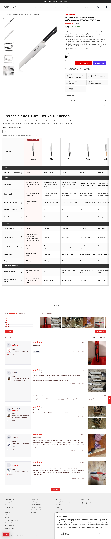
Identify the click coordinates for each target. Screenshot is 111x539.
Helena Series (70, 15)
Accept (82, 534)
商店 (4, 14)
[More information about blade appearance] (22, 217)
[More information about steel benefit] (22, 194)
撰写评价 (102, 331)
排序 (94, 337)
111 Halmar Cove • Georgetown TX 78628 (35, 535)
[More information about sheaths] (22, 281)
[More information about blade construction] (22, 203)
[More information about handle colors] (22, 237)
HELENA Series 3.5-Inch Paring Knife (20, 351)
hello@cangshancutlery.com (82, 399)
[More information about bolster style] (22, 254)
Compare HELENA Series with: (12, 127)
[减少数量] (66, 63)
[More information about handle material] (22, 229)
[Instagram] (86, 503)
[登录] (102, 7)
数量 (66, 60)
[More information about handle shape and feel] (22, 247)
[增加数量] (73, 63)
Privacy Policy (99, 527)
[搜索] (98, 7)
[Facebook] (82, 503)
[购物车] (106, 7)
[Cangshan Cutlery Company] (9, 7)
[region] (73, 322)
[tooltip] (36, 352)
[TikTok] (90, 503)
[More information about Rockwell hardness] (22, 209)
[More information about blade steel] (22, 184)
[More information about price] (22, 173)
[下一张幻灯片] (104, 322)
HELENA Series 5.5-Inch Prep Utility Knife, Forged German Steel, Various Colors (20, 445)
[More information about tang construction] (22, 261)
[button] (72, 24)
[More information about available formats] (22, 272)
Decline (99, 534)
